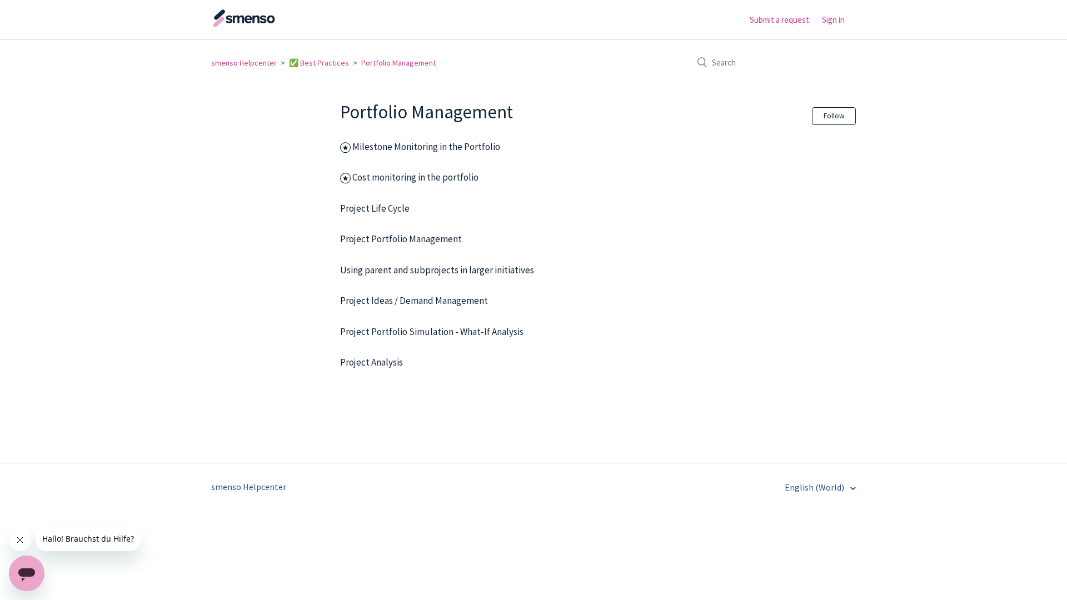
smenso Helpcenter (244, 63)
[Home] (266, 25)
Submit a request (779, 19)
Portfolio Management (398, 63)
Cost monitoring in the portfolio (415, 177)
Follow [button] (834, 116)
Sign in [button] (833, 19)
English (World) (815, 487)
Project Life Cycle (375, 208)
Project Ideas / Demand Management (414, 300)
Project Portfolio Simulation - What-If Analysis (431, 332)
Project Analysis (371, 362)
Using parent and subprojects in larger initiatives (437, 270)
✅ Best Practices (319, 63)
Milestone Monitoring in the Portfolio (426, 147)
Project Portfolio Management (401, 239)
